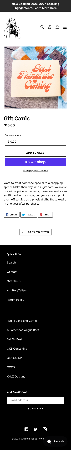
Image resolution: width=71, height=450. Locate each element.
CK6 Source (14, 358)
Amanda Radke (29, 438)
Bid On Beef (14, 339)
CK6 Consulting (17, 348)
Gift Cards (14, 281)
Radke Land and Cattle (22, 320)
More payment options (35, 170)
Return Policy (15, 299)
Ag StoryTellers (17, 290)
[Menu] (65, 27)
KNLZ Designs (16, 376)
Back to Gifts (38, 232)
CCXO (11, 367)
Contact (12, 271)
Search (11, 262)
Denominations (13, 135)
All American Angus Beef (23, 330)
